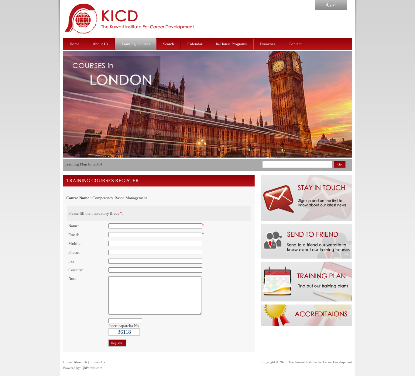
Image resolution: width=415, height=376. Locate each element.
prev (69, 128)
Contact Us (97, 362)
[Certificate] (306, 324)
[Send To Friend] (306, 257)
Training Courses (136, 44)
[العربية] (331, 9)
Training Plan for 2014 (83, 164)
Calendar (194, 44)
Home (74, 44)
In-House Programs (231, 44)
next (348, 128)
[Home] (130, 37)
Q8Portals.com (92, 368)
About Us (100, 44)
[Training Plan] (306, 300)
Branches (267, 44)
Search (168, 44)
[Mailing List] (306, 220)
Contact (295, 44)
